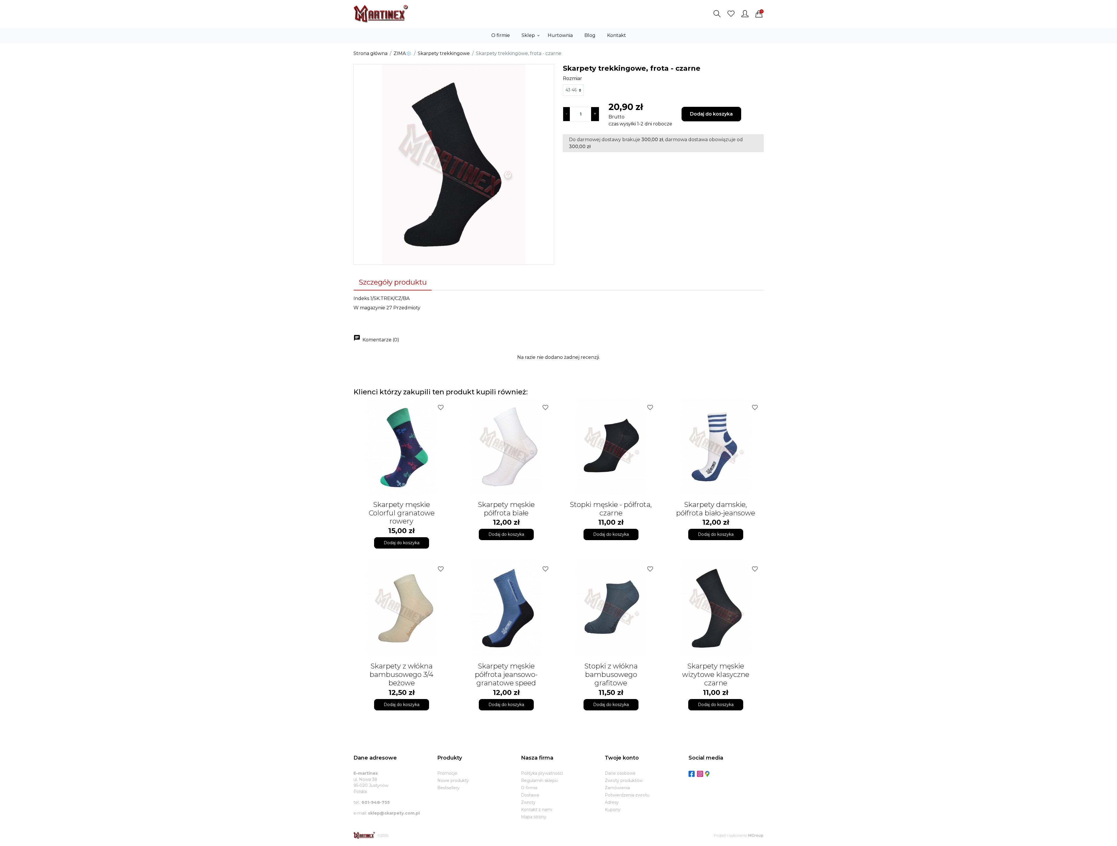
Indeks (361, 298)
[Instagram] (700, 773)
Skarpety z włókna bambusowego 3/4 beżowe (401, 674)
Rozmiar (572, 78)
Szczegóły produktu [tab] (393, 282)
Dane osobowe (620, 773)
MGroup (756, 835)
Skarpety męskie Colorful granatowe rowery (402, 513)
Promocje (447, 773)
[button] (717, 13)
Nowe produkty (453, 780)
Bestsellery (448, 787)
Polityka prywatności (542, 773)
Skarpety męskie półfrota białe (506, 508)
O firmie (529, 787)
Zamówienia (617, 787)
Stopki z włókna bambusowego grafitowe (611, 674)
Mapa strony (533, 817)
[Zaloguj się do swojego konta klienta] (745, 13)
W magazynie (369, 308)
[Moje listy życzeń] (731, 13)
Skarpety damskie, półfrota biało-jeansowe (715, 508)
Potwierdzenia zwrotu (627, 795)
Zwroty (528, 802)
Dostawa (530, 795)
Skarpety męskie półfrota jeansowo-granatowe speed (506, 674)
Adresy (612, 802)
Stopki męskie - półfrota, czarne (611, 508)
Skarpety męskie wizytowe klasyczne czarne (715, 674)
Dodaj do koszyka (711, 114)
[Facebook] (692, 773)
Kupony (612, 809)
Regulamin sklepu (539, 780)
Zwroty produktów (624, 780)
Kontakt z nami (536, 809)
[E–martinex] (364, 835)
